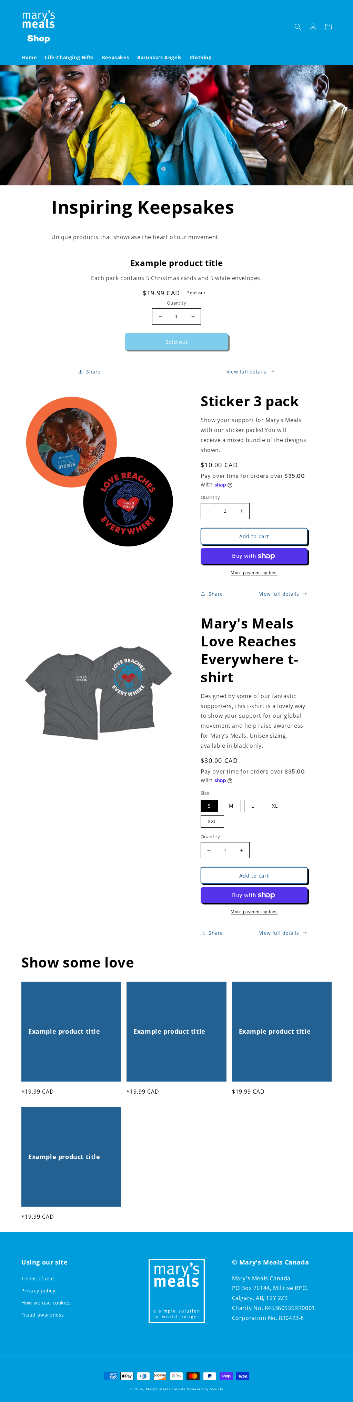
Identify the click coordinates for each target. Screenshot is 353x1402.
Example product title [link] (64, 1031)
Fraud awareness (42, 1314)
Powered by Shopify (205, 1388)
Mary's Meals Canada (165, 1388)
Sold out (176, 341)
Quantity (176, 303)
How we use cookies (46, 1302)
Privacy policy (38, 1290)
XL (275, 805)
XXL (212, 821)
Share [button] (93, 371)
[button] (297, 26)
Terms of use (37, 1278)
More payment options (254, 572)
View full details (279, 594)
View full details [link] (246, 371)
